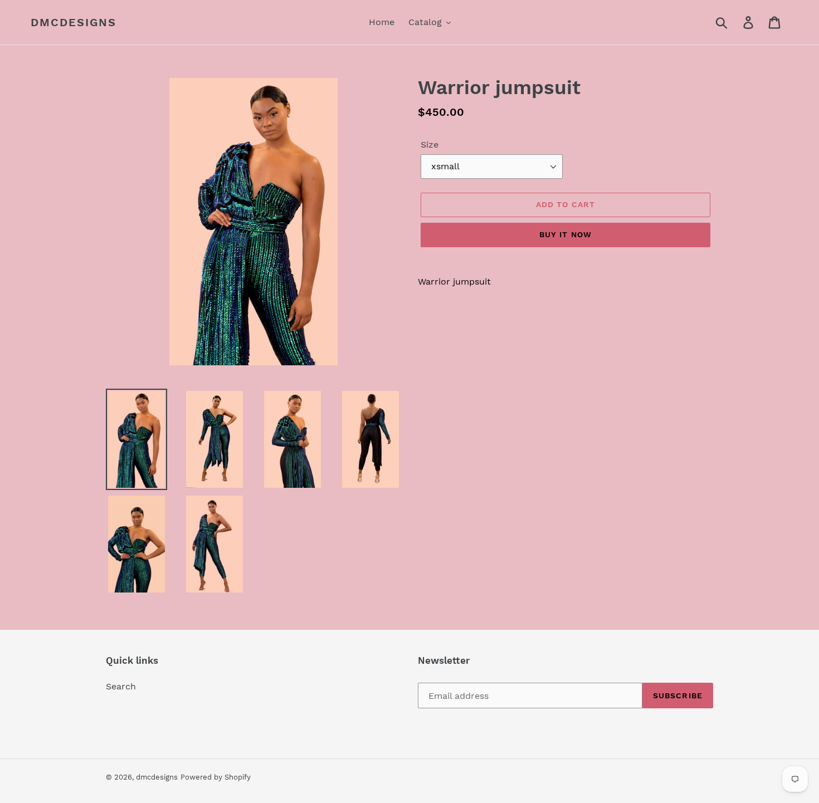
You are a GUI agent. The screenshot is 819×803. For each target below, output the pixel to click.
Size (429, 144)
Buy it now (565, 234)
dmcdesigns (73, 22)
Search (121, 686)
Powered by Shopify (216, 777)
